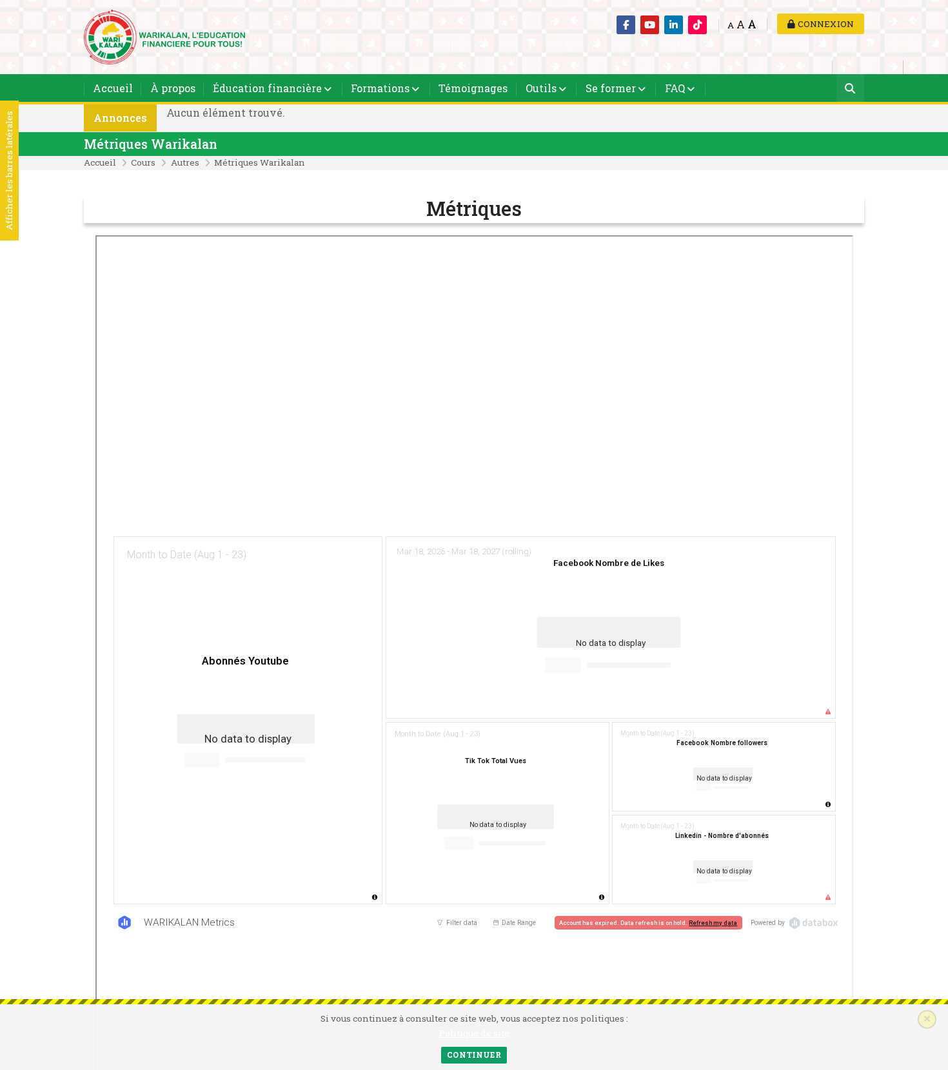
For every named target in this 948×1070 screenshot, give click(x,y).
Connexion (824, 24)
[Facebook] (626, 24)
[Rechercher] (850, 89)
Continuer (473, 1054)
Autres (185, 162)
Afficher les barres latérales (9, 171)
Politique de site (474, 1033)
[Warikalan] (164, 36)
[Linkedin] (673, 24)
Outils (541, 88)
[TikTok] (697, 24)
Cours (143, 162)
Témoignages (473, 88)
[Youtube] (649, 24)
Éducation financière (267, 88)
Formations (380, 88)
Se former (611, 88)
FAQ (675, 88)
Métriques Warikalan (150, 144)
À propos (172, 88)
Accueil (113, 88)
